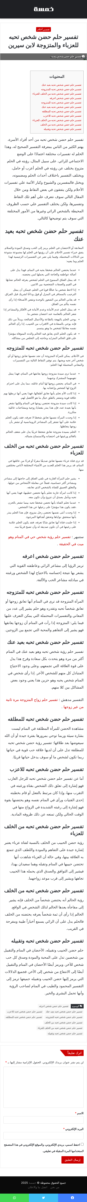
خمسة (32, 1182)
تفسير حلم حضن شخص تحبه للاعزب (62, 115)
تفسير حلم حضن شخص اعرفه (65, 98)
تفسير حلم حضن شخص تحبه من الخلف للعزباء (57, 93)
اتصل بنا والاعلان (37, 1187)
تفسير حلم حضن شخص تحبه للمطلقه (61, 111)
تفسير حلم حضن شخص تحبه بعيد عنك (61, 84)
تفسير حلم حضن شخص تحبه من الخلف (60, 124)
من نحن (54, 1187)
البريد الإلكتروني (73, 1129)
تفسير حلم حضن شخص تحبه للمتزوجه (61, 89)
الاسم (79, 1113)
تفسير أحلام (43, 29)
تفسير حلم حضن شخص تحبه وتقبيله (62, 129)
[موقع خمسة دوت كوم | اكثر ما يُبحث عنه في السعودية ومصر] (43, 9)
